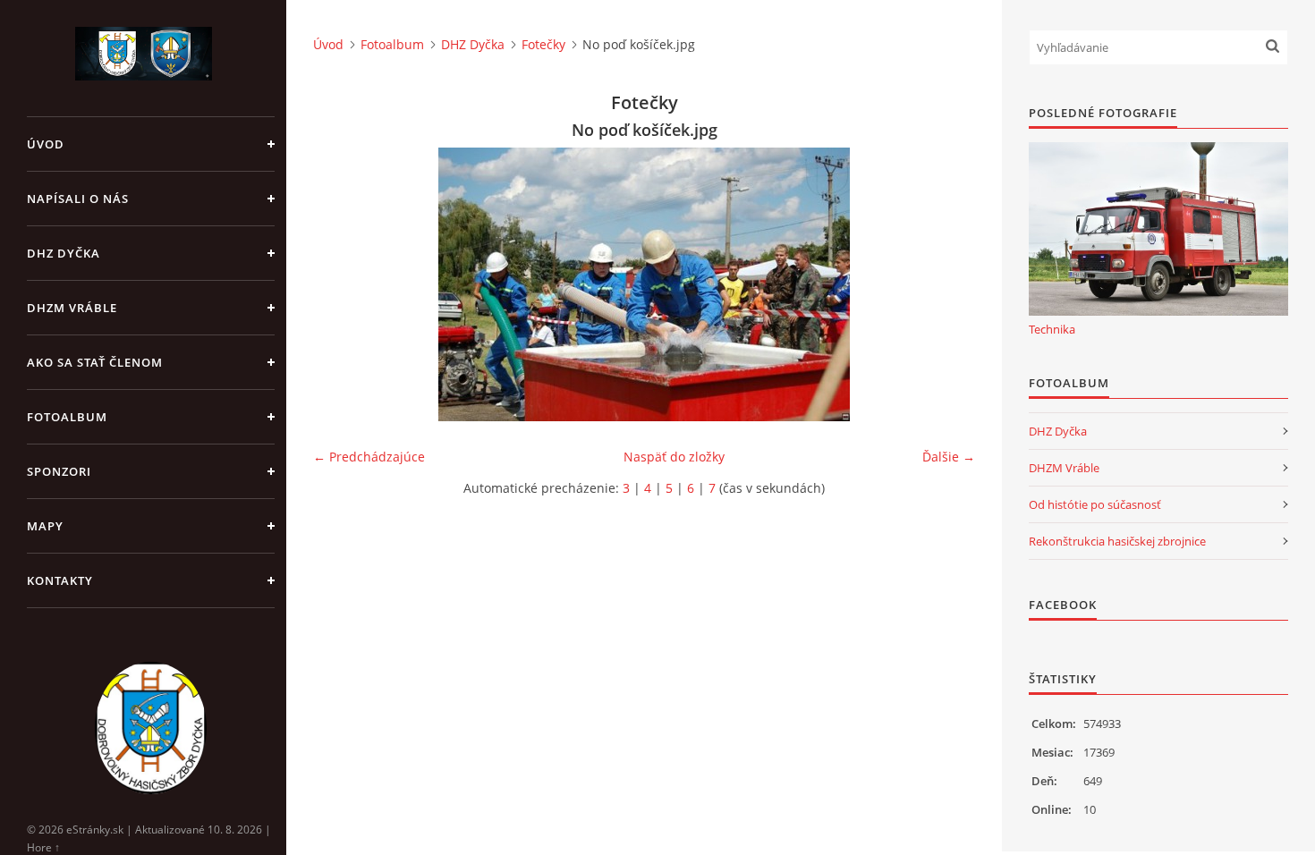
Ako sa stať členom (95, 362)
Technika (1052, 329)
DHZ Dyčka (63, 253)
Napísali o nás (78, 198)
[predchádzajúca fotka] (342, 284)
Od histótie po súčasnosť (1095, 504)
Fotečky (543, 44)
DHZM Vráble (72, 308)
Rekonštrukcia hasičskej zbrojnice (1117, 541)
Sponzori (59, 471)
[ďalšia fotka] (946, 284)
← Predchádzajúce (369, 456)
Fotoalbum (67, 417)
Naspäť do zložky (674, 456)
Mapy (45, 526)
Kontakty (60, 580)
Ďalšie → (948, 456)
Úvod (45, 144)
